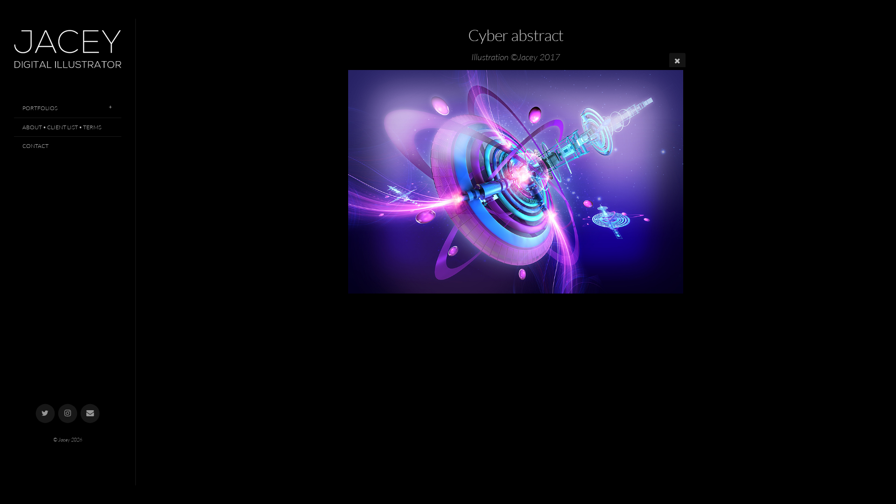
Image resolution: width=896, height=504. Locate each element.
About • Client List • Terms (61, 127)
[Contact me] (90, 413)
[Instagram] (67, 413)
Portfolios (39, 108)
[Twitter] (45, 413)
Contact (35, 145)
